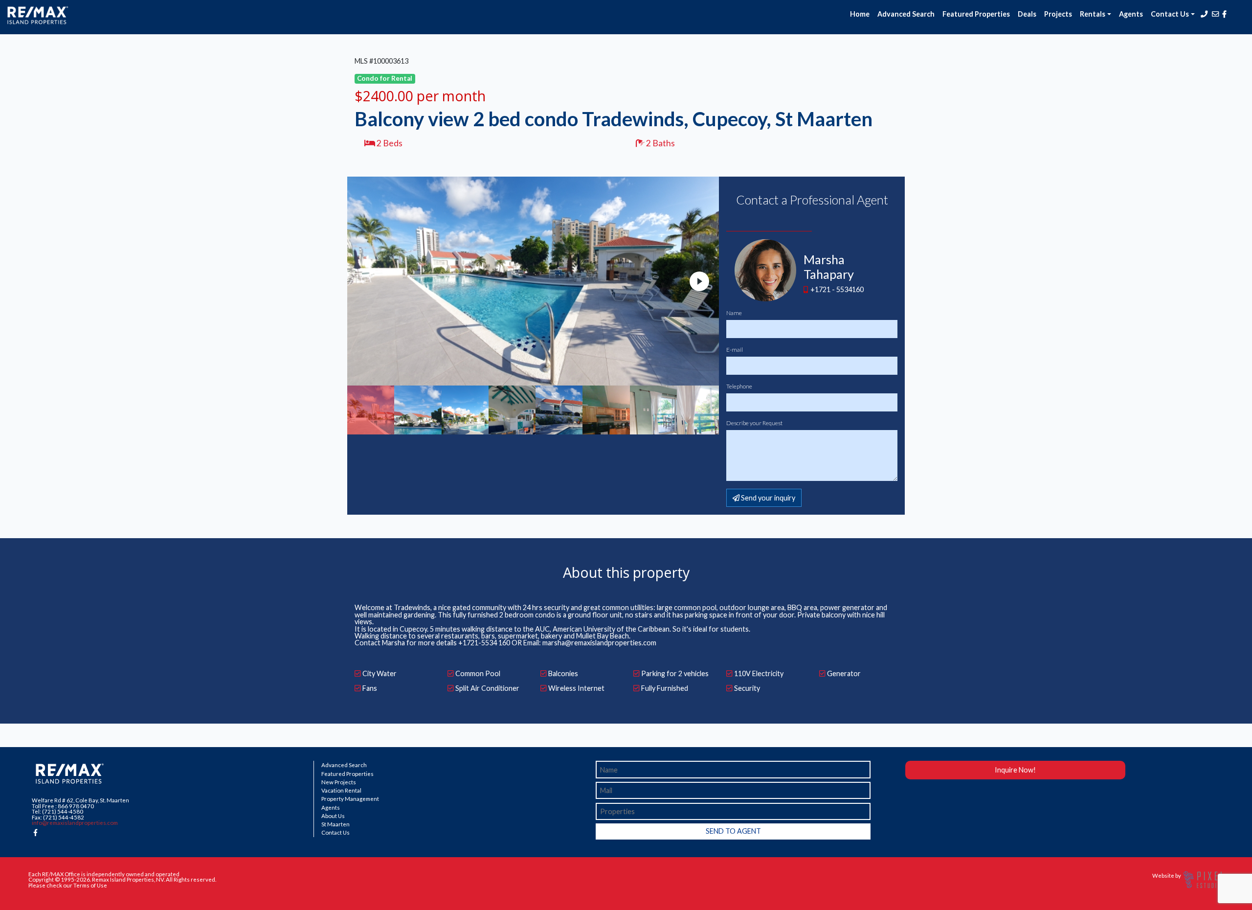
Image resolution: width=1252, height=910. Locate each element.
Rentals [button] (1092, 14)
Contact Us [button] (1170, 14)
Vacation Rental (341, 791)
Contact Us (335, 833)
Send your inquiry (767, 498)
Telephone (739, 386)
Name (734, 313)
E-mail (734, 350)
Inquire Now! (1015, 770)
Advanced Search (906, 14)
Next (699, 281)
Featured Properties (976, 14)
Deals (1027, 14)
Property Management (350, 799)
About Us (333, 816)
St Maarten (335, 824)
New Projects (338, 782)
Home (860, 14)
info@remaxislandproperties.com (75, 822)
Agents (1131, 14)
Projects (1058, 14)
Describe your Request (754, 423)
